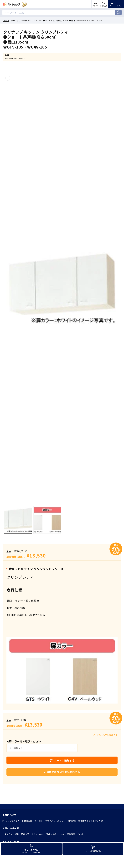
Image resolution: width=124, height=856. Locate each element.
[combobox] (62, 12)
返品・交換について (55, 834)
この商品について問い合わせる (62, 771)
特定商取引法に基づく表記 (90, 821)
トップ (6, 20)
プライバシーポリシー (55, 821)
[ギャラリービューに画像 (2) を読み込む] (47, 520)
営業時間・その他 (75, 834)
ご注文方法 (7, 834)
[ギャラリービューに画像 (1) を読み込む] (18, 520)
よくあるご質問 (10, 841)
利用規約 (72, 821)
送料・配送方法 (22, 834)
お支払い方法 (38, 834)
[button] (120, 4)
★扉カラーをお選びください (23, 741)
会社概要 (38, 821)
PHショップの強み (10, 821)
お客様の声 (27, 821)
